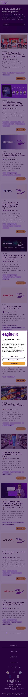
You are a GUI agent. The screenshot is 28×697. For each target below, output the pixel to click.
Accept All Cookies (14, 363)
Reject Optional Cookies (13, 359)
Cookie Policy (19, 351)
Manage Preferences (13, 356)
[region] (14, 348)
